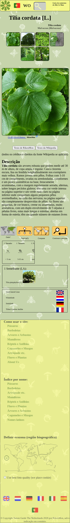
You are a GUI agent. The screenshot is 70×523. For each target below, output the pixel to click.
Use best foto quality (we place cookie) (28, 477)
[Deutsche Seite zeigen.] (60, 304)
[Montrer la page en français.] (60, 310)
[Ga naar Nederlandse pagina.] (60, 298)
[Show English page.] (60, 292)
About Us (13, 362)
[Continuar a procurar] (60, 231)
